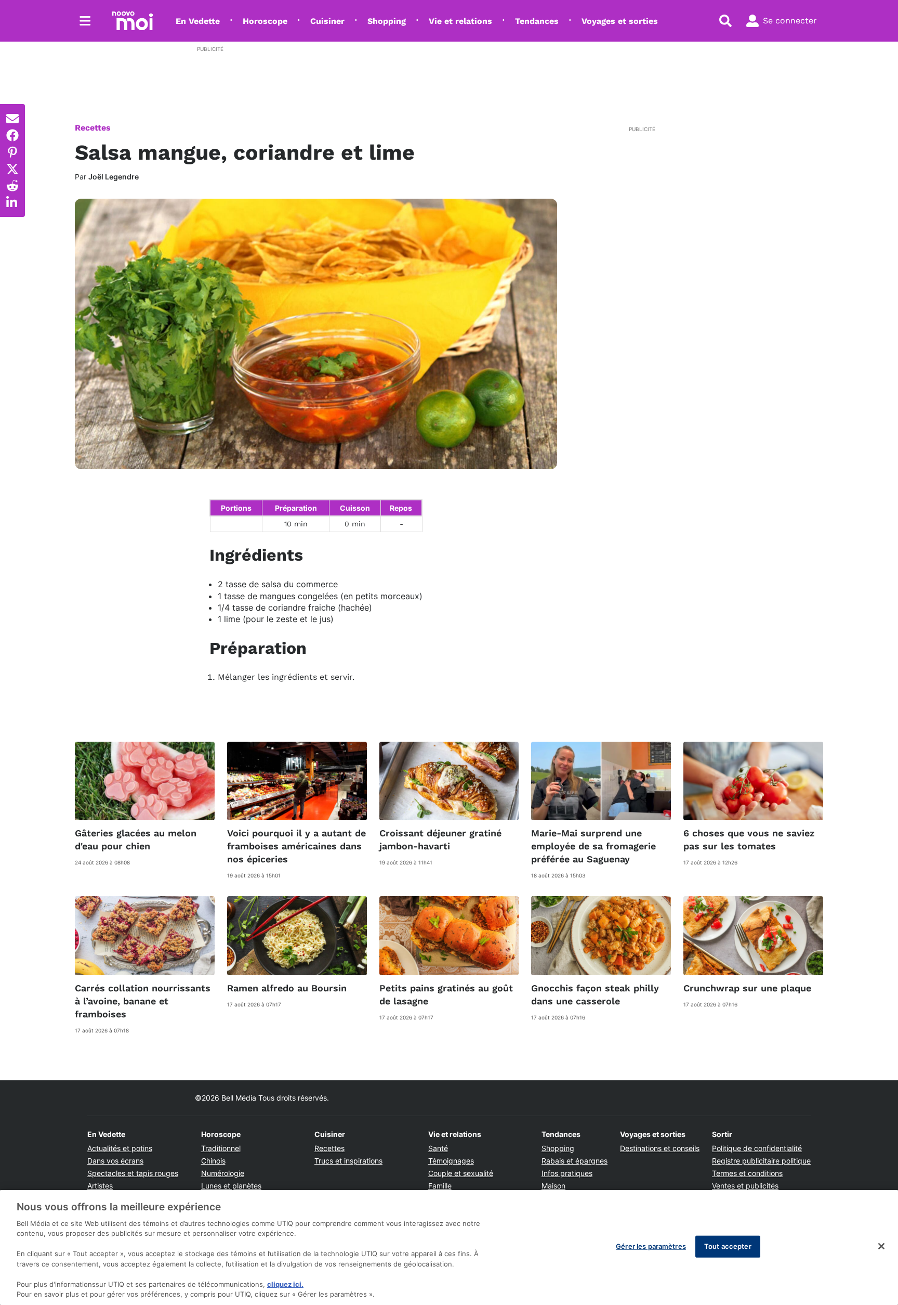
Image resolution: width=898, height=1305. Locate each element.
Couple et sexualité (460, 1173)
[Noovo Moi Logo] (132, 20)
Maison (553, 1185)
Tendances (537, 21)
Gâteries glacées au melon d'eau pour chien (135, 839)
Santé (438, 1148)
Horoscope (265, 21)
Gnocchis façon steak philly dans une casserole (595, 994)
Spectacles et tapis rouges (132, 1173)
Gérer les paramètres (651, 1246)
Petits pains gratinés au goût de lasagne (446, 994)
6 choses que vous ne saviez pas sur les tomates (748, 839)
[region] (449, 1247)
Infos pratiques (567, 1173)
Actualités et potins (119, 1148)
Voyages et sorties (620, 21)
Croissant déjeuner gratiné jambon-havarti (440, 839)
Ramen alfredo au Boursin (287, 988)
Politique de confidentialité (757, 1148)
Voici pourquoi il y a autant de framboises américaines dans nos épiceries (296, 846)
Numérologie (222, 1173)
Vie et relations (460, 21)
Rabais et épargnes (575, 1160)
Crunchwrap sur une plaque (747, 988)
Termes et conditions (747, 1173)
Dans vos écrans (115, 1160)
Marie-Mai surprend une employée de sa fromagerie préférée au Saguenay (593, 846)
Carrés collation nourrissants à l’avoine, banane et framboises (142, 1001)
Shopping (386, 21)
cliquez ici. (285, 1284)
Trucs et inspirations (348, 1160)
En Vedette (198, 21)
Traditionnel (221, 1148)
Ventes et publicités (745, 1185)
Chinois (213, 1160)
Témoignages (451, 1160)
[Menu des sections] (85, 20)
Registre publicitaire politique (761, 1160)
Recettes (93, 128)
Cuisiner (327, 21)
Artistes (100, 1185)
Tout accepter (727, 1246)
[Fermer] (881, 1246)
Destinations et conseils (659, 1148)
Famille (440, 1185)
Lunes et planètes (231, 1185)
